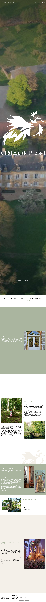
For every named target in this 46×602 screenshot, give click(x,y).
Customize (14, 600)
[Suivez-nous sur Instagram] (44, 577)
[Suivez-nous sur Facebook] (41, 577)
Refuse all (5, 600)
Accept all (24, 600)
